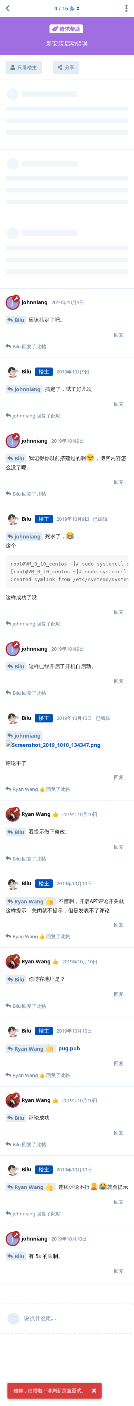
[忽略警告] (93, 1390)
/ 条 (64, 8)
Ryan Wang (30, 901)
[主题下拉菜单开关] (126, 8)
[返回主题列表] (7, 8)
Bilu (19, 319)
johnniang (28, 389)
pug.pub (69, 1048)
